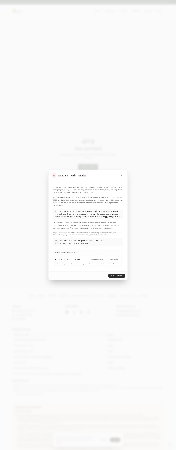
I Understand (116, 276)
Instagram (86, 225)
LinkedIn (72, 225)
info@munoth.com (63, 243)
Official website (59, 225)
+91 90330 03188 (81, 243)
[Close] (121, 175)
